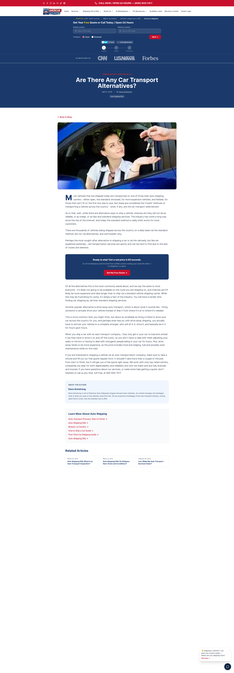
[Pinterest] (64, 3)
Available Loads (156, 11)
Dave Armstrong (125, 92)
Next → (155, 37)
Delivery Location (124, 27)
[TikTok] (61, 3)
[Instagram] (51, 3)
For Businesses (139, 11)
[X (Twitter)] (44, 3)
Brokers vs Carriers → (78, 427)
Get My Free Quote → (117, 272)
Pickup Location (78, 27)
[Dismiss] (229, 649)
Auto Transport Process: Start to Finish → (87, 419)
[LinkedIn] (54, 3)
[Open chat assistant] (227, 666)
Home (66, 11)
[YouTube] (57, 3)
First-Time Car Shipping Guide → (83, 434)
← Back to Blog (65, 117)
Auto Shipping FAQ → (78, 423)
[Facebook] (47, 3)
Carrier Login (186, 11)
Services (74, 11)
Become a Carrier (171, 11)
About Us (107, 11)
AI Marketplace (122, 11)
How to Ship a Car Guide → (80, 430)
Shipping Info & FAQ (91, 11)
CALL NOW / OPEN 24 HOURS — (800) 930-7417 (125, 3)
